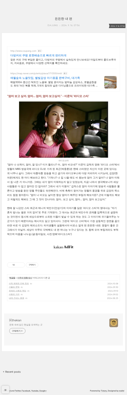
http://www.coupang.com (23, 51)
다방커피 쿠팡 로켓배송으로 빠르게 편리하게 (38, 55)
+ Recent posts (12, 371)
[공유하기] (18, 265)
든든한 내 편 (63, 18)
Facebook (26, 391)
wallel (121, 391)
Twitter (18, 391)
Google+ (43, 391)
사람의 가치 (14, 294)
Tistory (104, 391)
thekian (15, 320)
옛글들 (12, 277)
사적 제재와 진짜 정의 (19, 283)
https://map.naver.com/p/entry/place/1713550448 (36, 73)
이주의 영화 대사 (24, 277)
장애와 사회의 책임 (17, 290)
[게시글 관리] (21, 265)
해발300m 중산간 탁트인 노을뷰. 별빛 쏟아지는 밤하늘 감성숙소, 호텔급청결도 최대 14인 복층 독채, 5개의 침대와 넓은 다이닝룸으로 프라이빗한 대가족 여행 (54, 84)
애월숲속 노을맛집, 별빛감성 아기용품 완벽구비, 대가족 (45, 77)
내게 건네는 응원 (16, 298)
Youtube (34, 391)
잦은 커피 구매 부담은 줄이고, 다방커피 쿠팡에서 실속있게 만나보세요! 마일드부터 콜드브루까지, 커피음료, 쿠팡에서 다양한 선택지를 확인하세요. (63, 61)
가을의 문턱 (14, 287)
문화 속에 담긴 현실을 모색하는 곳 (25, 324)
